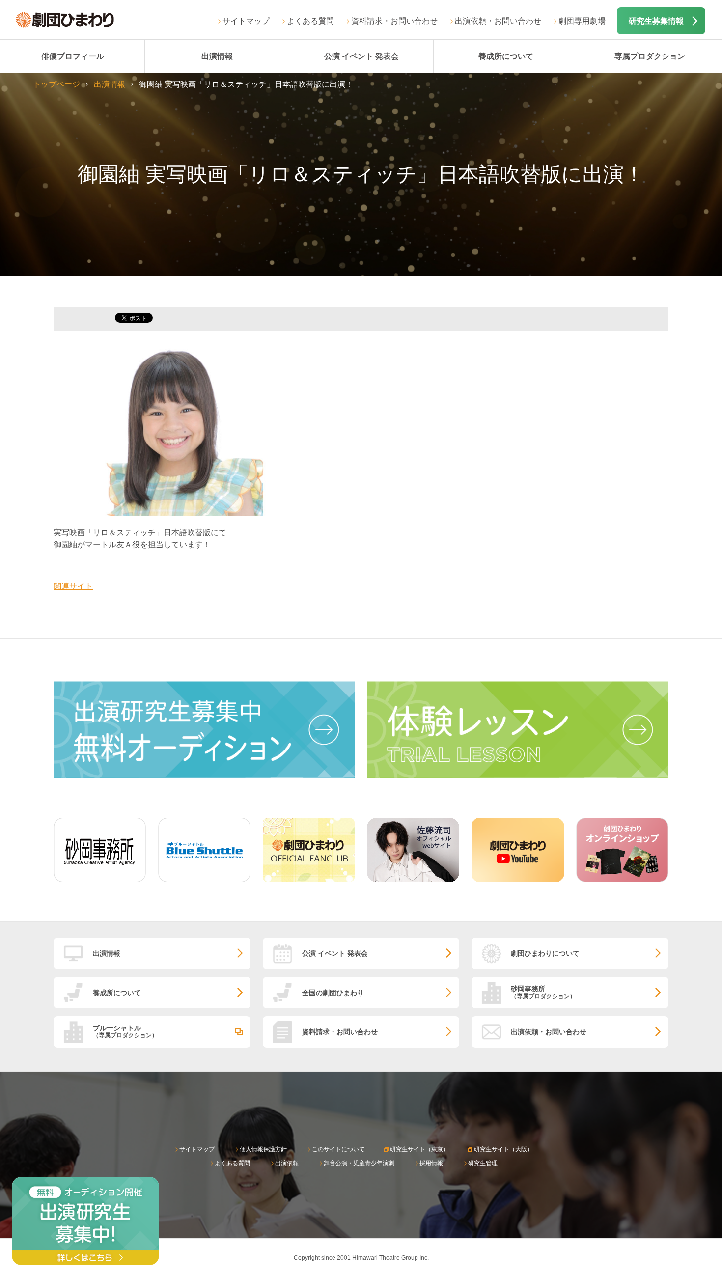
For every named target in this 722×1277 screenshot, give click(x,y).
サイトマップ (246, 21)
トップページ (56, 84)
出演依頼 (287, 1163)
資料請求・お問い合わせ (394, 21)
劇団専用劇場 (582, 21)
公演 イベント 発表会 (361, 56)
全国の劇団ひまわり (333, 993)
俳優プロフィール (72, 56)
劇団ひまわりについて (545, 953)
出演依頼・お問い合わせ (498, 21)
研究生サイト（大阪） (503, 1149)
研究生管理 (483, 1163)
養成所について (505, 56)
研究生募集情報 (656, 21)
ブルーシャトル (125, 1031)
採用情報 (431, 1163)
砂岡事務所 (543, 992)
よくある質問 (310, 21)
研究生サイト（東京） (419, 1149)
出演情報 (217, 56)
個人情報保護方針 (263, 1149)
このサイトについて (338, 1149)
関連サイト (73, 586)
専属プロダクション (649, 56)
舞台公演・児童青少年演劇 (359, 1163)
